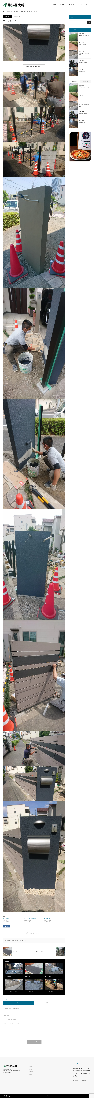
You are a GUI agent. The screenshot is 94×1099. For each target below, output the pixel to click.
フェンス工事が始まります (30, 918)
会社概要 (54, 4)
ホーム (47, 4)
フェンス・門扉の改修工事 (11, 992)
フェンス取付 (8, 976)
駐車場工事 (27, 976)
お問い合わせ (71, 4)
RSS (9, 1096)
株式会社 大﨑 (49, 1095)
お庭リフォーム (82, 44)
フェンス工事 (17, 16)
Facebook (4, 1096)
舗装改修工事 (82, 71)
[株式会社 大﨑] (14, 4)
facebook (80, 4)
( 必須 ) (6, 1015)
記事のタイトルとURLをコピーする (34, 66)
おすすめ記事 (85, 81)
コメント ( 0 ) (18, 1002)
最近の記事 (74, 81)
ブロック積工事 (15, 940)
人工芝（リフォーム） (84, 35)
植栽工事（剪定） (83, 62)
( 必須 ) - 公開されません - (10, 1019)
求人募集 (62, 4)
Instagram (88, 4)
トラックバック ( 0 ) (49, 1002)
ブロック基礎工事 (49, 992)
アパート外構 (6, 918)
